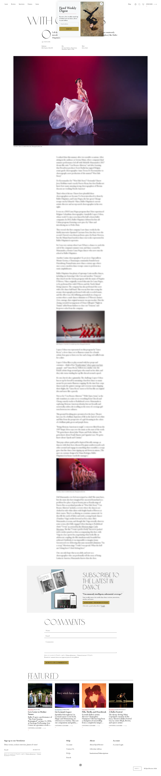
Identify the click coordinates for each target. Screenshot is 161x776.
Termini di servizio (81, 655)
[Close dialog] (101, 3)
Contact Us (70, 749)
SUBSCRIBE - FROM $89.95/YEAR (96, 602)
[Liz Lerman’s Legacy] (67, 695)
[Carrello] (143, 4)
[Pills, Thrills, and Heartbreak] (94, 695)
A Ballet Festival (115, 712)
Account (69, 745)
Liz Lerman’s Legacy (63, 712)
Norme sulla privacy (70, 655)
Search (68, 758)
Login (103, 606)
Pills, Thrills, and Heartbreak (94, 712)
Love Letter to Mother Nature (37, 713)
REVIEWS (30, 709)
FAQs (68, 753)
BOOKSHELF (58, 709)
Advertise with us (96, 749)
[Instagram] (80, 765)
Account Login (118, 745)
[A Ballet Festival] (121, 695)
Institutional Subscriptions (99, 753)
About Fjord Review (96, 745)
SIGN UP (69, 29)
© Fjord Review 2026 (150, 768)
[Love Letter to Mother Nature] (40, 695)
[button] (129, 4)
